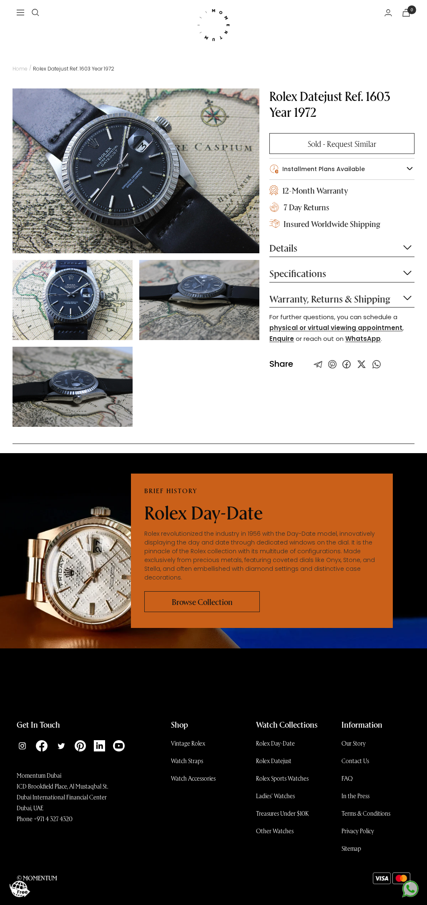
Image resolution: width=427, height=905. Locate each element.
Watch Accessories (193, 778)
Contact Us (355, 760)
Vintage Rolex (188, 743)
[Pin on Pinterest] (332, 364)
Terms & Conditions (366, 813)
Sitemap (351, 848)
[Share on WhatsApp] (377, 364)
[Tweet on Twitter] (318, 364)
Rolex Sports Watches (282, 778)
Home (20, 68)
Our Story (354, 743)
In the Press (355, 795)
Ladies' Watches (275, 795)
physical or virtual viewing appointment (335, 327)
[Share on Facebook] (347, 364)
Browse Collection (202, 602)
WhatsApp (363, 338)
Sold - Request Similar (342, 144)
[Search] (35, 12)
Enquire (281, 338)
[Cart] (406, 13)
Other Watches (275, 830)
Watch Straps (187, 760)
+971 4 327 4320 (53, 818)
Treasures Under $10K (282, 813)
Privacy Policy (358, 830)
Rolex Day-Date (275, 743)
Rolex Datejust (273, 760)
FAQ (347, 778)
